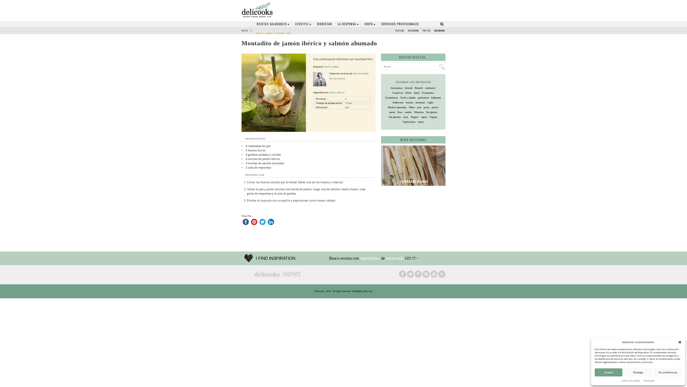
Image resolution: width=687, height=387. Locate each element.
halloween (398, 102)
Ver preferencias (667, 372)
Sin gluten (431, 112)
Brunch (419, 88)
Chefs (368, 24)
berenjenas (397, 88)
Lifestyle (302, 24)
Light (430, 102)
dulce (417, 93)
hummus (420, 102)
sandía (408, 112)
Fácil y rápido (331, 67)
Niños (412, 107)
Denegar (638, 372)
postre (435, 107)
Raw (400, 112)
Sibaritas (419, 112)
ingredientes (370, 258)
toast (405, 117)
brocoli (408, 88)
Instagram (413, 30)
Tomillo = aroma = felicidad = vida (273, 31)
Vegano (433, 117)
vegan (424, 117)
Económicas (391, 97)
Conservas (397, 93)
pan (419, 107)
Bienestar (324, 24)
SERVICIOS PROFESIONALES (400, 24)
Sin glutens (395, 117)
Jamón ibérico (337, 92)
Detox (408, 93)
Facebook (439, 30)
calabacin (430, 88)
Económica (428, 93)
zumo (421, 122)
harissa (409, 102)
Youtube (399, 30)
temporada (395, 258)
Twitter (426, 30)
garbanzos (423, 97)
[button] (680, 342)
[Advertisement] (412, 216)
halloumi (436, 97)
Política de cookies (631, 380)
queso (392, 112)
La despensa (347, 24)
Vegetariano (409, 122)
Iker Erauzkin (361, 73)
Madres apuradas (397, 107)
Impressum (649, 380)
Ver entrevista (337, 78)
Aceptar (608, 372)
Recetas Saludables (272, 24)
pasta (426, 107)
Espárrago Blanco (413, 181)
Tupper (414, 117)
